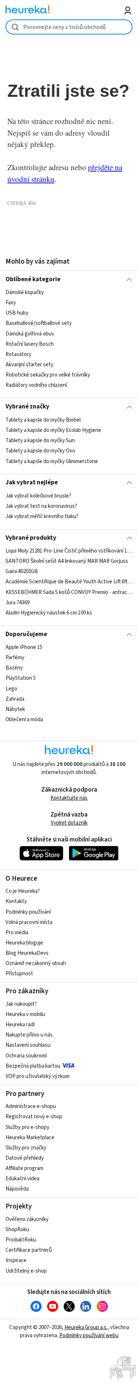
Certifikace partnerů (29, 1250)
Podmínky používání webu (88, 1335)
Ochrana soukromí (26, 1056)
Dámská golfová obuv (30, 334)
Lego (11, 689)
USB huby (17, 313)
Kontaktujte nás (69, 798)
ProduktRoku (21, 1240)
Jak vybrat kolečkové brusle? (38, 496)
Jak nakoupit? (21, 1004)
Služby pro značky (26, 1148)
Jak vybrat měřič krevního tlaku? (42, 516)
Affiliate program (24, 1168)
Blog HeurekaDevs (27, 953)
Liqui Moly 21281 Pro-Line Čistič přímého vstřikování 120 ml (69, 551)
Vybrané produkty (31, 537)
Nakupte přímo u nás (29, 1035)
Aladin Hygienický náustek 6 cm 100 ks (49, 613)
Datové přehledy (25, 1158)
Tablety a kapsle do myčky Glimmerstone (52, 461)
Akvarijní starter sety (29, 364)
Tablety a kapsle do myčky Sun (40, 440)
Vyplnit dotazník (69, 823)
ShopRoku (17, 1229)
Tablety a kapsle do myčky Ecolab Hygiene (53, 430)
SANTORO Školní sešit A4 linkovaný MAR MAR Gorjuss (67, 561)
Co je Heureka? (23, 891)
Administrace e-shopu (31, 1106)
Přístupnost (19, 973)
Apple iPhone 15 (24, 647)
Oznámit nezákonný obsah (36, 963)
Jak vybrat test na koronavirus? (41, 506)
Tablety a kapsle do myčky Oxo (40, 451)
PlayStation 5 (21, 678)
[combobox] (69, 26)
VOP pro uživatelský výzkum (38, 1076)
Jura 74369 (17, 602)
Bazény (14, 668)
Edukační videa (22, 1178)
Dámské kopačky (25, 292)
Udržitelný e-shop (26, 1271)
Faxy (11, 303)
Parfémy (15, 657)
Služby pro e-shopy (27, 1127)
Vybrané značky (27, 406)
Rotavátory (18, 354)
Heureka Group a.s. (85, 1327)
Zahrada (15, 699)
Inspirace (16, 1260)
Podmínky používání (28, 912)
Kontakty (16, 901)
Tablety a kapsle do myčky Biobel (43, 420)
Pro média (17, 932)
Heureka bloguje (24, 943)
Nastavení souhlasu (28, 1045)
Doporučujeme (26, 634)
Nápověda (17, 1189)
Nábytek (15, 709)
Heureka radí (20, 1024)
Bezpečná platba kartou (33, 1066)
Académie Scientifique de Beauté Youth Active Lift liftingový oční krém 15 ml (69, 582)
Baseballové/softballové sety (39, 323)
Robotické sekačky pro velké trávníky (48, 375)
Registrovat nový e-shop (34, 1116)
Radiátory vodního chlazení (36, 385)
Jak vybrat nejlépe (32, 482)
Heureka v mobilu (25, 1014)
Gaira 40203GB (22, 571)
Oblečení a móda (24, 719)
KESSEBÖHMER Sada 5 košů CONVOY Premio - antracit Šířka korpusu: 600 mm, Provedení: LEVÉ (69, 592)
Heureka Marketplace (30, 1137)
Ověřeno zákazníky (27, 1219)
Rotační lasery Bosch (30, 344)
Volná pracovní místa (29, 922)
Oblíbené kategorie (33, 279)
